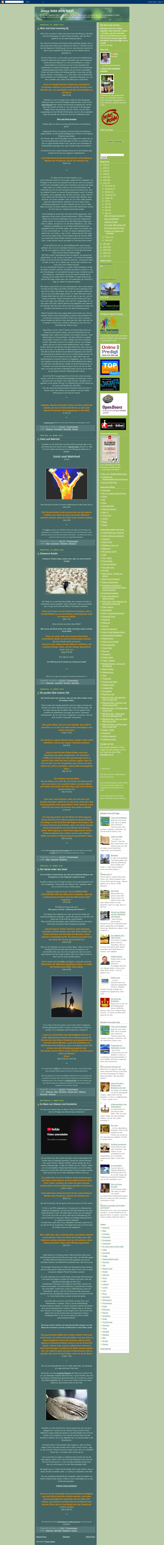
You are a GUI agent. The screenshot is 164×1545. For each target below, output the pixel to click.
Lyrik (104, 1291)
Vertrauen (52, 1094)
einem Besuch (47, 105)
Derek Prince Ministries (111, 579)
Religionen (72, 544)
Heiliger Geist (73, 1092)
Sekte (47, 530)
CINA (104, 555)
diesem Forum (49, 422)
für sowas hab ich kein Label (113, 1246)
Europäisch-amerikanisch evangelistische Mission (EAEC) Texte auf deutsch (114, 588)
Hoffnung (82, 1092)
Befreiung (49, 429)
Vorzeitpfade (107, 691)
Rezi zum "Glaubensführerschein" (114, 474)
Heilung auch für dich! (110, 642)
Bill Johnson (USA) (109, 552)
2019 (105, 165)
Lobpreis (105, 1284)
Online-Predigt (107, 657)
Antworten (106, 539)
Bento (116, 54)
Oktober (108, 192)
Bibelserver (106, 549)
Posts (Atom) (50, 1542)
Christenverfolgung (109, 564)
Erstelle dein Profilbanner (108, 279)
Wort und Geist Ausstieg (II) (54, 28)
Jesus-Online (107, 648)
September (109, 195)
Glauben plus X (106, 874)
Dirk (103, 500)
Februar (108, 237)
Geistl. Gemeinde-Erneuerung (113, 613)
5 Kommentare (72, 680)
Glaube (105, 1256)
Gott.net (105, 626)
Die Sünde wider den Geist (53, 869)
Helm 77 (105, 512)
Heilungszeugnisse (109, 509)
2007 (105, 256)
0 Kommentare (72, 541)
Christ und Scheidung (119, 818)
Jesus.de (105, 651)
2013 (105, 180)
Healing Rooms (108, 638)
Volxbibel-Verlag (108, 685)
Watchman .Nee (108, 694)
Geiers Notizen (107, 607)
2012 (105, 183)
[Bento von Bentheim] (108, 277)
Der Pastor (115, 891)
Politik (104, 1306)
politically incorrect (109, 739)
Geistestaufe (107, 610)
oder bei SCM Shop (109, 482)
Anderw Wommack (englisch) (113, 533)
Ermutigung (58, 429)
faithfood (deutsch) (109, 736)
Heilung (105, 1272)
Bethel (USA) (107, 542)
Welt (104, 1338)
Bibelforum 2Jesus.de (110, 545)
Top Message (107, 1322)
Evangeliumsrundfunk (110, 593)
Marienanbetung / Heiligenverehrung (69, 1522)
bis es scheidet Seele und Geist (114, 493)
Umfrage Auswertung (118, 1144)
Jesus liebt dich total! (57, 11)
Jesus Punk (106, 515)
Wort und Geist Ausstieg (66, 119)
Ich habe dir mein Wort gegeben (59, 850)
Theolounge (106, 679)
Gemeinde (59, 683)
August (108, 198)
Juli (106, 201)
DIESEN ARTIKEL (71, 1080)
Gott (104, 1265)
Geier (104, 503)
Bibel (48, 544)
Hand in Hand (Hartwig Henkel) (113, 632)
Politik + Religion (108, 661)
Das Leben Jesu (108, 567)
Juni (107, 204)
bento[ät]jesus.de (106, 755)
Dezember (109, 186)
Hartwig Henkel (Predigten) (112, 635)
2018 (105, 168)
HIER (53, 853)
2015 (105, 174)
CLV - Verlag (107, 558)
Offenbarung (106, 1300)
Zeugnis (75, 429)
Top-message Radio (109, 682)
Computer (106, 1234)
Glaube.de (106, 623)
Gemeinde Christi (108, 616)
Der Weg (105, 571)
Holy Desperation (108, 645)
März (107, 213)
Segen (104, 1319)
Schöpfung (106, 1316)
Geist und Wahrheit (50, 439)
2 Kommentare (72, 427)
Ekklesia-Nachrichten (110, 582)
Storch (104, 525)
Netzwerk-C (106, 654)
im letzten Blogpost (64, 1373)
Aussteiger (106, 490)
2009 (105, 250)
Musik (104, 1294)
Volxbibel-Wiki (107, 688)
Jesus (104, 1278)
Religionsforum (107, 672)
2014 (105, 177)
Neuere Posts (41, 1537)
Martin (104, 522)
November (109, 189)
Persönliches (107, 1303)
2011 (105, 244)
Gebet (104, 1250)
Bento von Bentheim (106, 264)
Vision (104, 1328)
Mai (106, 207)
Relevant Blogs (108, 669)
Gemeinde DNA (108, 506)
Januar (107, 240)
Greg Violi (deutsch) (109, 629)
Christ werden (107, 561)
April (107, 210)
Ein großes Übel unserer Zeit (54, 693)
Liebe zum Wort (116, 837)
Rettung (105, 1313)
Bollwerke (114, 855)
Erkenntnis (50, 683)
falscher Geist (73, 447)
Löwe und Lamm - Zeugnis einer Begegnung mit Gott (118, 1085)
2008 (105, 253)
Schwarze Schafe (49, 553)
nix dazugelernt (116, 1166)
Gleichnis (67, 683)
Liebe (104, 1281)
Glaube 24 (106, 620)
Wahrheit (105, 1335)
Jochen (105, 519)
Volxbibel (105, 1332)
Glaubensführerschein (110, 1259)
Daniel (104, 497)
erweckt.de (106, 733)
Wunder (105, 1341)
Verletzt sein (115, 978)
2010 (105, 247)
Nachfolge (67, 429)
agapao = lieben (108, 730)
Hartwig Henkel (116, 957)
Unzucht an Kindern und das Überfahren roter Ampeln (118, 914)
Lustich (105, 1288)
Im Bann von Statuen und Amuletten (58, 1104)
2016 (105, 171)
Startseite (66, 1537)
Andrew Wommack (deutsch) (113, 536)
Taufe (104, 675)
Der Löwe (114, 1125)
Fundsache (106, 1243)
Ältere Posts (90, 1537)
